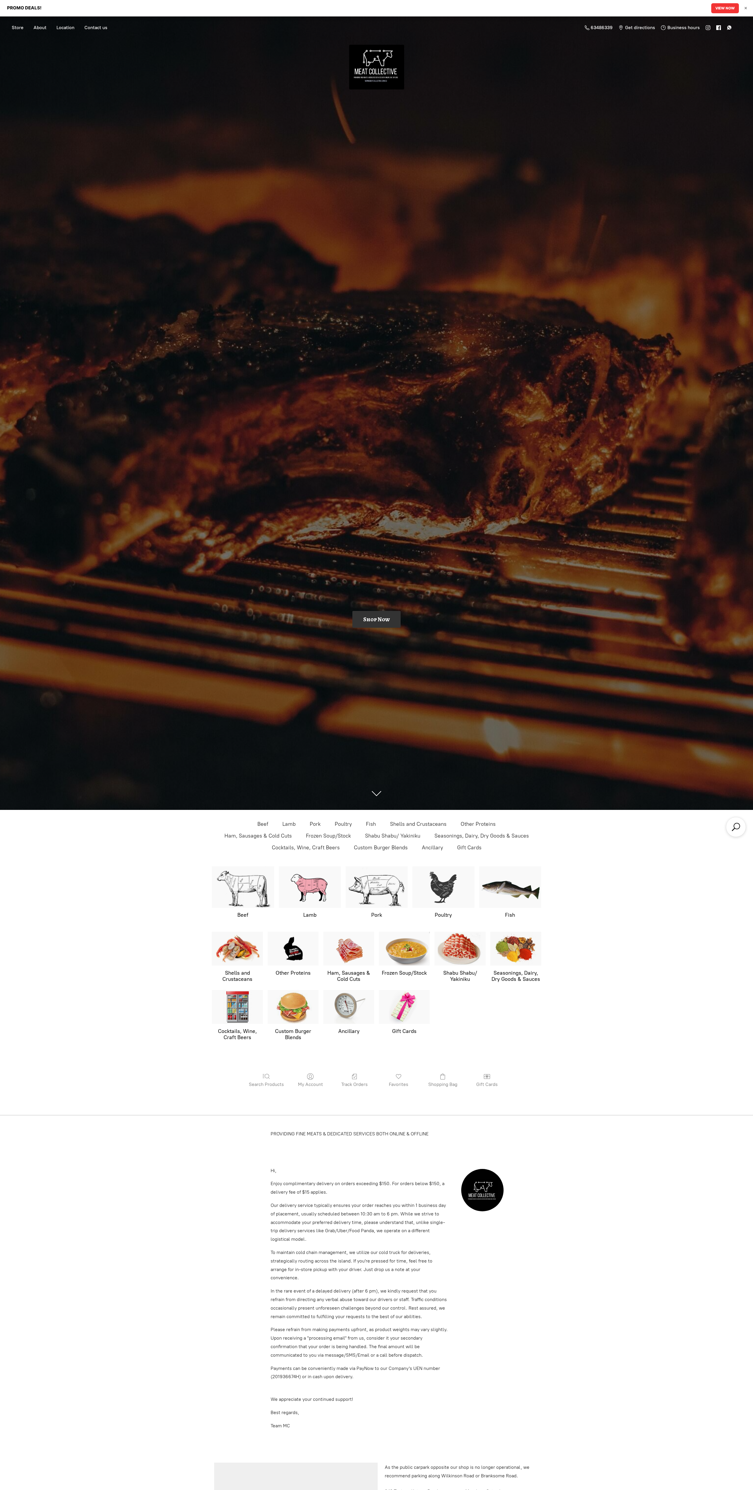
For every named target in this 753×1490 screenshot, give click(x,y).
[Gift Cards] (404, 1007)
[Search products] (736, 827)
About (40, 27)
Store (18, 27)
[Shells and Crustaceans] (237, 949)
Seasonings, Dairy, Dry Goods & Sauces (481, 836)
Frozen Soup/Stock (328, 836)
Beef (262, 824)
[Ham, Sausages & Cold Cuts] (348, 949)
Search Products (266, 1084)
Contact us (95, 27)
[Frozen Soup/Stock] (404, 949)
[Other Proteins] (293, 949)
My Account (310, 1084)
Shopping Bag (442, 1084)
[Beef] (243, 887)
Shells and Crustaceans (418, 824)
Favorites (398, 1084)
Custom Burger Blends (381, 847)
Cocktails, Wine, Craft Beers (306, 847)
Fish (371, 824)
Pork (315, 824)
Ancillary (432, 847)
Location (65, 27)
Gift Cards (469, 847)
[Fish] (510, 887)
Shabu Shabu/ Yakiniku (392, 836)
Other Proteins (478, 824)
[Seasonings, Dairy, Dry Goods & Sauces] (515, 949)
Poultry (343, 824)
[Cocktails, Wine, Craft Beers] (237, 1007)
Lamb (289, 824)
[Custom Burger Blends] (293, 1007)
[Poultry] (443, 887)
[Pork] (377, 887)
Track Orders (354, 1084)
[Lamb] (310, 887)
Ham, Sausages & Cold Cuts (258, 836)
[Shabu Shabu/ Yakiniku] (459, 949)
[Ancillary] (348, 1007)
